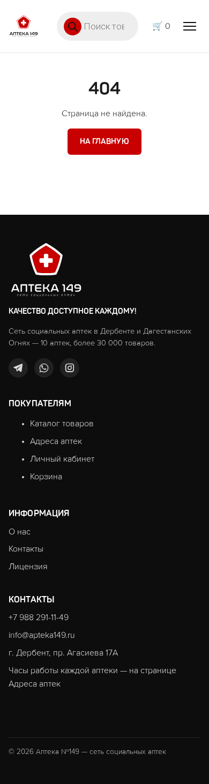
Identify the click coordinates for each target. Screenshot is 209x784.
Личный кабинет (62, 459)
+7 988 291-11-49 (39, 617)
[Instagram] (69, 368)
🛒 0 (161, 26)
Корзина (46, 476)
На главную (104, 141)
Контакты (26, 549)
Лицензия (28, 566)
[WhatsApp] (44, 368)
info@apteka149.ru (42, 635)
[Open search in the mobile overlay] (97, 26)
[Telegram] (18, 368)
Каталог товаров (62, 423)
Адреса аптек (56, 441)
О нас (20, 531)
